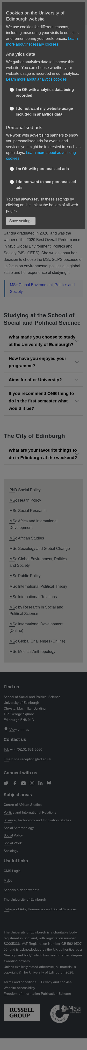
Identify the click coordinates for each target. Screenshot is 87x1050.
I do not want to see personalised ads (46, 185)
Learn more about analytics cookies (36, 79)
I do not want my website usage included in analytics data (44, 111)
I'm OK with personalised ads (42, 169)
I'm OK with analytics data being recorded (45, 92)
